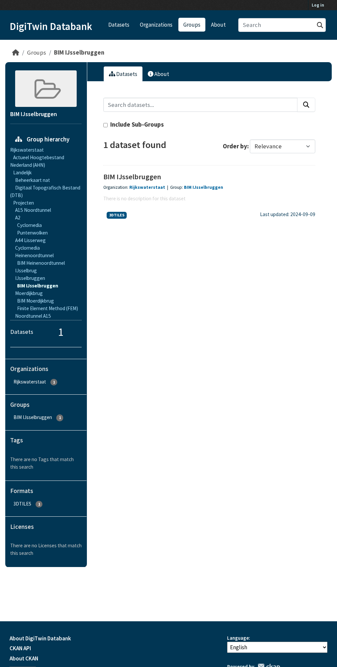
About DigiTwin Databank (40, 638)
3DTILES (116, 214)
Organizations (156, 24)
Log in (318, 5)
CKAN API (20, 648)
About (218, 24)
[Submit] (320, 25)
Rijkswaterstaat (147, 187)
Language (238, 638)
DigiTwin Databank (51, 26)
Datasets (118, 24)
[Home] (15, 52)
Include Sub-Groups (136, 124)
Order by (235, 146)
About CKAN (24, 658)
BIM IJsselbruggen (79, 52)
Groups (191, 24)
